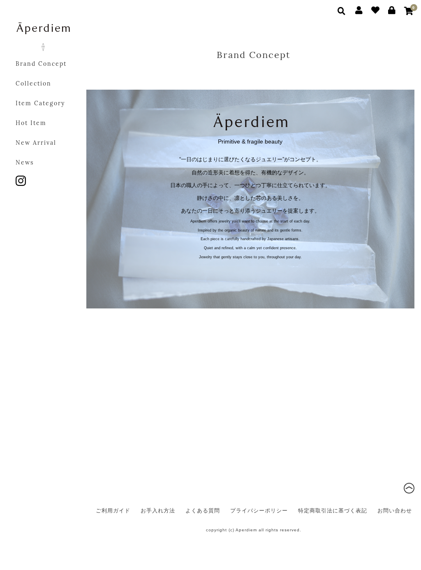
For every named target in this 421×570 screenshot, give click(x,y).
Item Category (40, 104)
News (25, 163)
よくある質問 (202, 510)
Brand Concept (41, 64)
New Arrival (36, 143)
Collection (33, 84)
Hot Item (31, 123)
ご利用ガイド (113, 510)
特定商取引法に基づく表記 (332, 510)
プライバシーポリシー (259, 510)
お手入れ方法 (158, 510)
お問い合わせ (394, 510)
